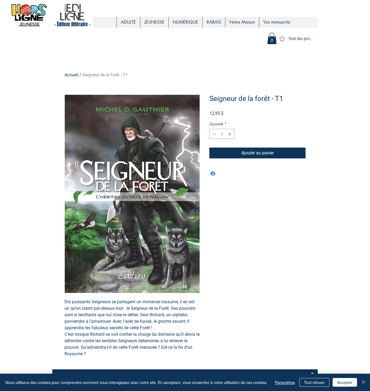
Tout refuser (314, 382)
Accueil (71, 74)
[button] (272, 38)
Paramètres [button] (285, 382)
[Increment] (230, 134)
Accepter (344, 382)
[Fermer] (363, 382)
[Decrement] (213, 134)
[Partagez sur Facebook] (213, 173)
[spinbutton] (222, 134)
